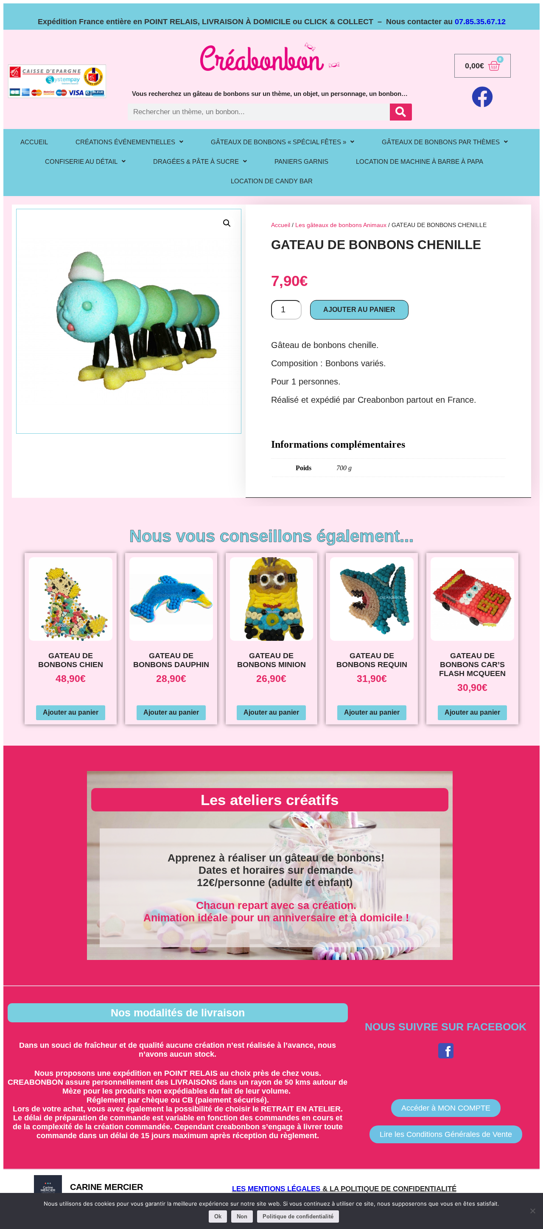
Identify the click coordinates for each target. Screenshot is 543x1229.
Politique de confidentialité (298, 1216)
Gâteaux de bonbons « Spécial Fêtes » (278, 142)
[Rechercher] (401, 112)
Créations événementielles (125, 142)
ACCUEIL (34, 142)
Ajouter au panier (359, 309)
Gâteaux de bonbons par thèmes (441, 142)
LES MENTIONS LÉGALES (276, 1189)
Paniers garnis (301, 161)
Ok (217, 1216)
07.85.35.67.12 (480, 21)
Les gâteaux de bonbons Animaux (340, 225)
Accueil (280, 225)
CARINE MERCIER (106, 1187)
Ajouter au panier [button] (70, 712)
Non (242, 1216)
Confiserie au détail (81, 161)
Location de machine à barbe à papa (419, 161)
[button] (129, 142)
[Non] (532, 1211)
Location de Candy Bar (272, 181)
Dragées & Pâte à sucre (196, 161)
